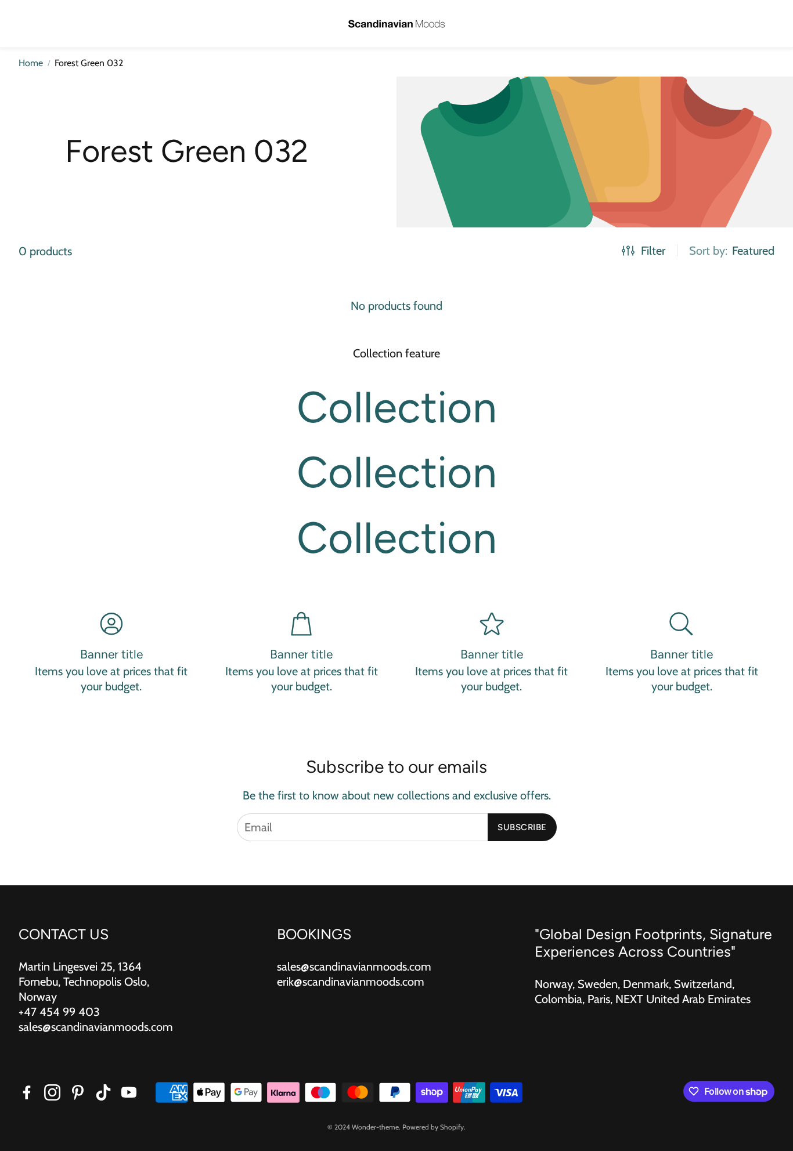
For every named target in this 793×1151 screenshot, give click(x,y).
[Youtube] (129, 1092)
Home (31, 62)
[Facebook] (27, 1092)
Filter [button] (653, 251)
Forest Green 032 (89, 62)
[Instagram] (52, 1092)
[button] (27, 24)
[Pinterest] (78, 1092)
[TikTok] (103, 1092)
